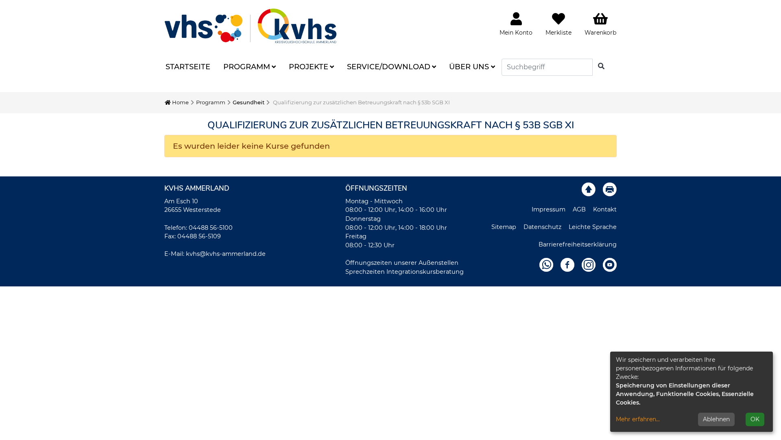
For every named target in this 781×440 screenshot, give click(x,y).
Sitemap (503, 227)
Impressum (548, 209)
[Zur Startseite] (250, 26)
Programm (246, 66)
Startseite (188, 66)
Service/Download (388, 66)
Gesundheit (248, 102)
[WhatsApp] (546, 264)
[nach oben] (589, 189)
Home (180, 102)
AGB (579, 209)
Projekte (308, 66)
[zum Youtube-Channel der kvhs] (610, 264)
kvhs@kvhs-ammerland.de (226, 253)
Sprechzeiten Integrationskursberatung (404, 271)
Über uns (469, 66)
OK (754, 419)
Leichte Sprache (593, 227)
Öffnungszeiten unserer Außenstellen (401, 262)
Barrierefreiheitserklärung (578, 244)
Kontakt (605, 209)
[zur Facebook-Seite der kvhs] (567, 264)
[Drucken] (610, 189)
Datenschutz (542, 227)
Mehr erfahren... (638, 419)
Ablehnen (716, 419)
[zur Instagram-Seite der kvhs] (589, 264)
